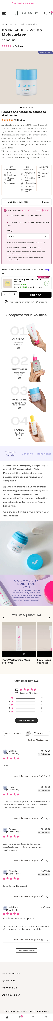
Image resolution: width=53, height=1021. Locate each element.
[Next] (49, 618)
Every (10, 230)
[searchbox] (14, 733)
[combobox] (39, 740)
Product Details (10, 454)
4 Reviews (18, 46)
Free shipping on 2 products (25, 3)
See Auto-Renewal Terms (27, 254)
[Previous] (4, 618)
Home (4, 24)
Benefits (27, 454)
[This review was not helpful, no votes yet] (47, 776)
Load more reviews (26, 951)
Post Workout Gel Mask (16, 660)
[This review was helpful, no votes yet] (42, 776)
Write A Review (26, 720)
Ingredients (44, 454)
